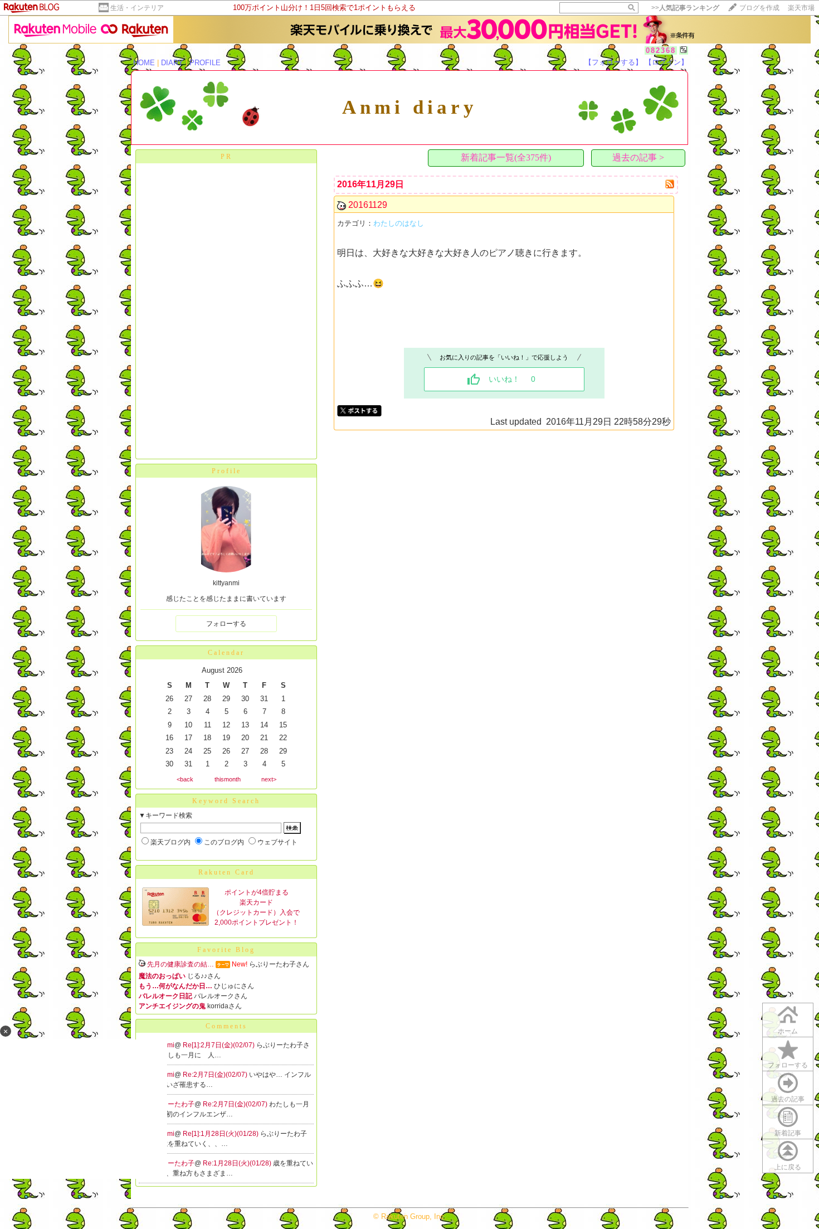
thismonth (227, 779)
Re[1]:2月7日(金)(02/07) (219, 1045)
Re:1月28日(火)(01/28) (238, 1163)
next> (268, 779)
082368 (661, 50)
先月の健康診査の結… (180, 964)
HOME (144, 63)
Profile (226, 471)
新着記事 (787, 1133)
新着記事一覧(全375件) (506, 157)
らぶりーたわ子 (171, 1104)
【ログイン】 (666, 62)
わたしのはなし (398, 223)
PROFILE (205, 63)
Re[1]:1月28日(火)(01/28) (221, 1134)
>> (685, 8)
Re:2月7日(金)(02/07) (216, 1075)
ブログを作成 (759, 8)
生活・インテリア (137, 8)
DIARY (172, 63)
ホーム (788, 1031)
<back (185, 779)
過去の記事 (788, 1099)
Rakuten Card (226, 872)
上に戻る (787, 1167)
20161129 (367, 205)
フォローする (226, 624)
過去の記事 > (638, 157)
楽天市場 (801, 8)
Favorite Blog (226, 950)
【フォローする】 (613, 62)
